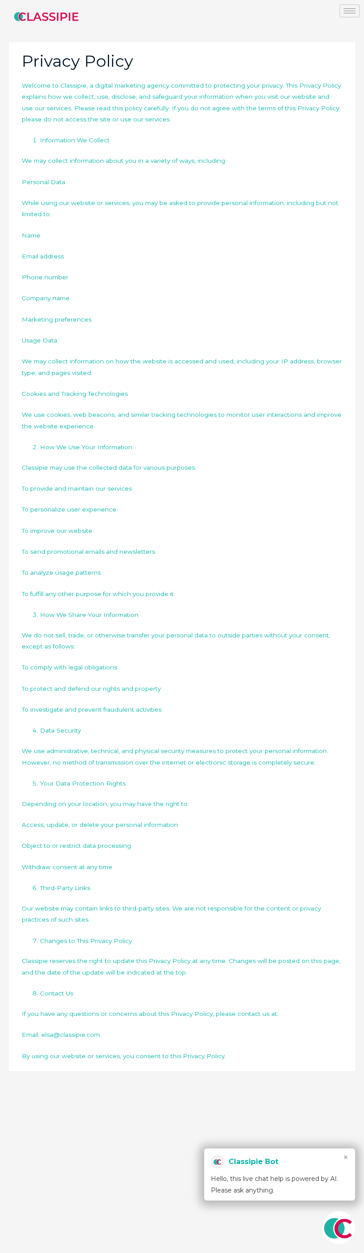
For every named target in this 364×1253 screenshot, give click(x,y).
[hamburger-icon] (350, 10)
